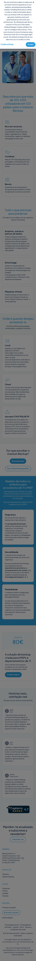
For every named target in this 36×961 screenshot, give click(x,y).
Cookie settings (7, 44)
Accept (31, 44)
